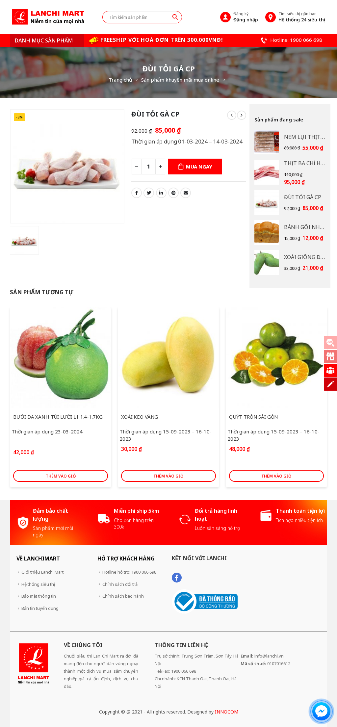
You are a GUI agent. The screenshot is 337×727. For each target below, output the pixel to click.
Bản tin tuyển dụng (40, 608)
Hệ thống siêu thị (38, 584)
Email (185, 193)
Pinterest (173, 193)
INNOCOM (226, 712)
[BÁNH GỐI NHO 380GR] (266, 232)
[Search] (175, 16)
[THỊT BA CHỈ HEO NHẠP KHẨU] (266, 172)
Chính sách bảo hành (123, 596)
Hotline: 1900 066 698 (295, 40)
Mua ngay (199, 166)
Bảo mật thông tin (38, 596)
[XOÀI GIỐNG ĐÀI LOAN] (266, 262)
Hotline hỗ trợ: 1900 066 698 (129, 572)
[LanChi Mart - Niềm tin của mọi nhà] (48, 17)
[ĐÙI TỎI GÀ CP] (266, 202)
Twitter (148, 193)
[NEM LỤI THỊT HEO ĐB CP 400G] (266, 142)
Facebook (136, 193)
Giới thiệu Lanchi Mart (42, 572)
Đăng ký (245, 17)
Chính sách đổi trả (120, 584)
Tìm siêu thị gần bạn (301, 17)
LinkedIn (161, 193)
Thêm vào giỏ (61, 476)
